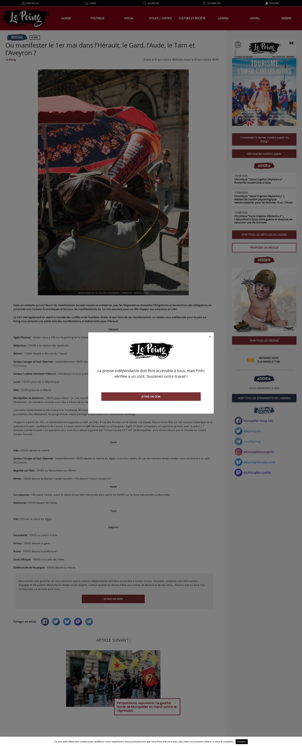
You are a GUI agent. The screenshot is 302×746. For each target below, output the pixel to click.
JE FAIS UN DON (151, 396)
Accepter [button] (242, 741)
